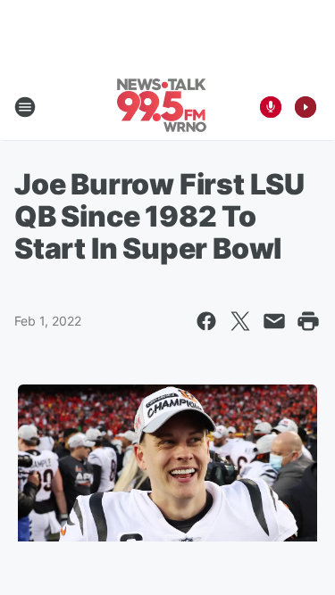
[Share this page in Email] (274, 321)
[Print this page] (308, 321)
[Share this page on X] (240, 321)
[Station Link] (161, 107)
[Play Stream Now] (305, 107)
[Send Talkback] (270, 107)
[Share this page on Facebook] (206, 321)
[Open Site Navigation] (25, 107)
